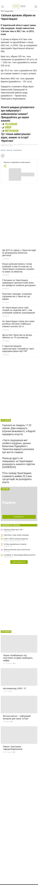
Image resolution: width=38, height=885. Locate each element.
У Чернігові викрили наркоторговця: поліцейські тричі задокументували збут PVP (18, 349)
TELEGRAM (10, 124)
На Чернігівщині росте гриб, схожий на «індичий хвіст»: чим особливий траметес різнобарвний (18, 310)
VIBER (7, 127)
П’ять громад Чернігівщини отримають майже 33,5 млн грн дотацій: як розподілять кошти (17, 478)
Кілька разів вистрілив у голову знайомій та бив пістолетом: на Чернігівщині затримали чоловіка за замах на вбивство (18, 268)
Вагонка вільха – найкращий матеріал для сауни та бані (17, 717)
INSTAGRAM (11, 130)
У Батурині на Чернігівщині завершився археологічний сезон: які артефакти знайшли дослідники (19, 283)
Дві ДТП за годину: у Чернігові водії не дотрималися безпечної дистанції (19, 253)
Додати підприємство (19, 562)
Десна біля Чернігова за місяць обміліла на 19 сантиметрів (17, 336)
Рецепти (8, 502)
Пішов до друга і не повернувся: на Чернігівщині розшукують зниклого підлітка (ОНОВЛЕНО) (18, 463)
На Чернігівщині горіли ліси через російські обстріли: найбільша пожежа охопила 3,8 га (18, 324)
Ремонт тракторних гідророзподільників (12, 747)
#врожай (9, 150)
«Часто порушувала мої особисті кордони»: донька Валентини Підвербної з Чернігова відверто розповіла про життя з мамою (18, 446)
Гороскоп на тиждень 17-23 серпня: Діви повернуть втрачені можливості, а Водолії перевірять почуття (18, 430)
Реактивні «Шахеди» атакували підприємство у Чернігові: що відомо (17, 296)
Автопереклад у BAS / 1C (14, 688)
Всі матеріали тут (19, 517)
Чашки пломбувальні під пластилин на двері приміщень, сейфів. (18, 658)
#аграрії (3, 150)
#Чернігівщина (17, 150)
